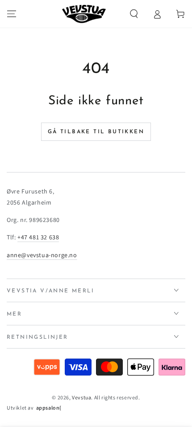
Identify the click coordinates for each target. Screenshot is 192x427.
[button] (134, 13)
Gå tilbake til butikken (96, 132)
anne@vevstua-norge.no (42, 255)
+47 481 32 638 (38, 237)
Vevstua (81, 397)
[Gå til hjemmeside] (84, 14)
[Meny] (11, 13)
